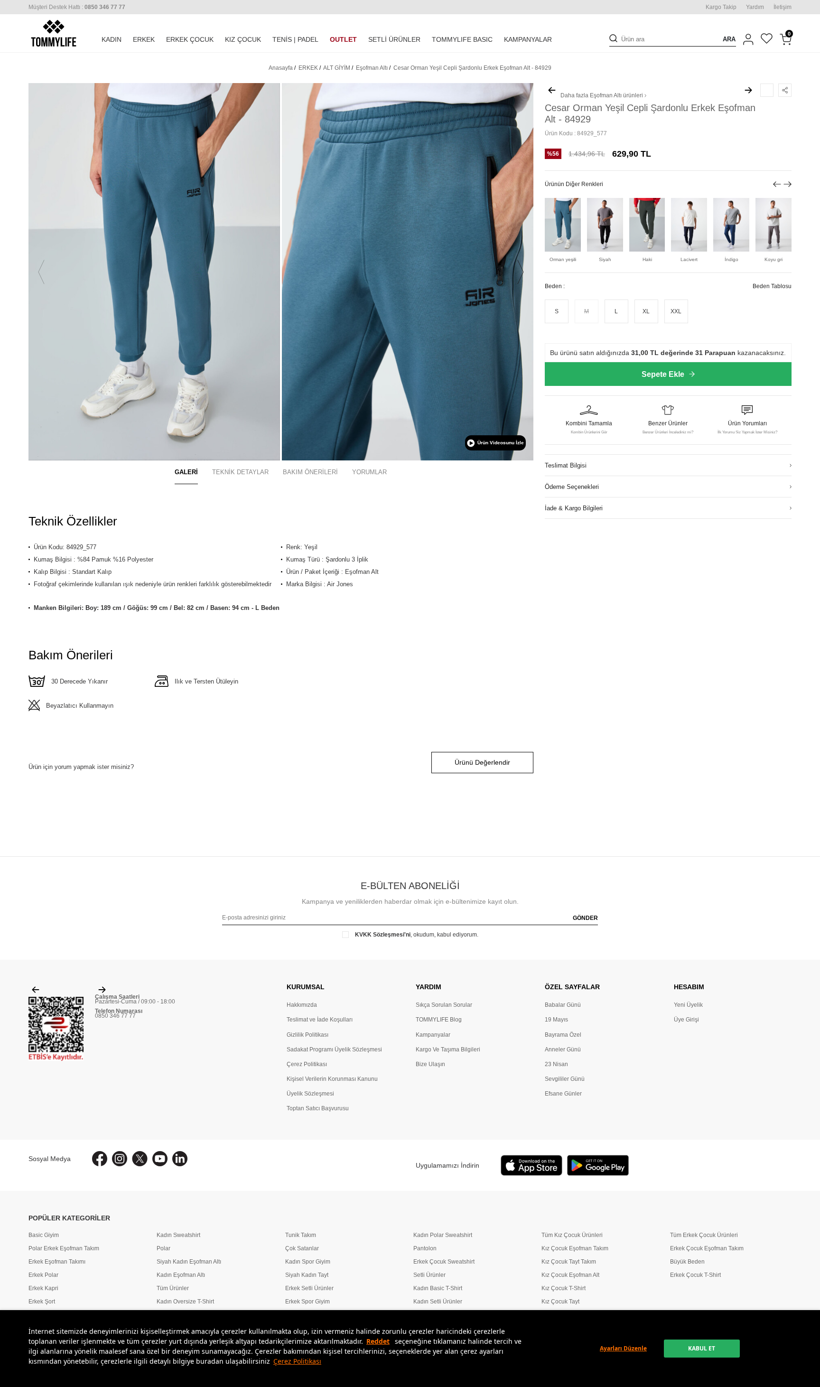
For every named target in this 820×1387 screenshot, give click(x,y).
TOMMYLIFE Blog (439, 1019)
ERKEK (144, 39)
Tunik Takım (300, 1235)
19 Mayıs (556, 1019)
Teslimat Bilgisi (566, 465)
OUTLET (343, 39)
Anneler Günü (563, 1049)
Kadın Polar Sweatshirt (442, 1235)
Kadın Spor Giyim (307, 1261)
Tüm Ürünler (173, 1288)
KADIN (111, 39)
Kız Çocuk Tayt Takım (568, 1261)
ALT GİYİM (336, 68)
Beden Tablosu (772, 285)
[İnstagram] (119, 1158)
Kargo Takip (721, 7)
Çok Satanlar (302, 1248)
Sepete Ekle (663, 374)
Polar (163, 1248)
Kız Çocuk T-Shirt (563, 1288)
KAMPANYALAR (528, 39)
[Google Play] (598, 1165)
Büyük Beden (687, 1261)
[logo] (53, 33)
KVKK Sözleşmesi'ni (382, 934)
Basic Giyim (43, 1235)
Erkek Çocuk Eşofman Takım (707, 1248)
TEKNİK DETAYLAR (240, 472)
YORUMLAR (369, 472)
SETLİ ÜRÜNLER (394, 39)
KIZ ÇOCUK (243, 39)
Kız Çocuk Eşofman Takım (574, 1248)
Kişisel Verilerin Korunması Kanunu (332, 1079)
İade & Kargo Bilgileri (574, 507)
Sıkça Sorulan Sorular (444, 1005)
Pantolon (425, 1248)
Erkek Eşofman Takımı (56, 1261)
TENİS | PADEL (295, 39)
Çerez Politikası (297, 1361)
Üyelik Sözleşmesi (310, 1093)
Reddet (378, 1341)
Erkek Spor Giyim (307, 1301)
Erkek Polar (43, 1275)
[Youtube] (160, 1158)
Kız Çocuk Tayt (560, 1301)
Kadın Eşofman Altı (181, 1275)
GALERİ (186, 472)
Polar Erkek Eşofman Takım (63, 1248)
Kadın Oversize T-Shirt (185, 1301)
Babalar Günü (563, 1005)
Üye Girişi (686, 1019)
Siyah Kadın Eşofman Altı (189, 1261)
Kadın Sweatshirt (178, 1235)
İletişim (782, 7)
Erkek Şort (41, 1301)
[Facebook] (99, 1158)
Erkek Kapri (43, 1288)
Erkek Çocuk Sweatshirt (444, 1261)
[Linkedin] (179, 1158)
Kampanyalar (433, 1034)
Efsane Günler (563, 1093)
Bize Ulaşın (430, 1064)
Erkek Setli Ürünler (309, 1288)
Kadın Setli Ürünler (437, 1301)
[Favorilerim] (767, 39)
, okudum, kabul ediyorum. (416, 934)
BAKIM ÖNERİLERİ (310, 472)
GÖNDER (585, 918)
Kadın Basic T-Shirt (437, 1288)
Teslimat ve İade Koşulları (320, 1019)
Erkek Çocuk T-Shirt (695, 1275)
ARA (729, 39)
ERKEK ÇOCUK (190, 39)
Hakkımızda (302, 1005)
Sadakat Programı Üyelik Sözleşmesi (334, 1049)
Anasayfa (281, 68)
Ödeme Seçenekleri (572, 486)
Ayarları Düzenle (623, 1348)
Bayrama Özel (563, 1034)
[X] (140, 1158)
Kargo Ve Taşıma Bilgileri (448, 1049)
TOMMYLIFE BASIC (462, 39)
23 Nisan (556, 1064)
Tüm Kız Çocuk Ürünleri (572, 1235)
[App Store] (531, 1165)
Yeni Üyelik (688, 1005)
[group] (154, 271)
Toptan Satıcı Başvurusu (318, 1108)
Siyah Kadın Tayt (306, 1275)
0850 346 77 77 (115, 1015)
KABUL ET (701, 1348)
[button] (41, 272)
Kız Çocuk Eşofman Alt (570, 1275)
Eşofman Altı (372, 68)
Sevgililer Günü (565, 1079)
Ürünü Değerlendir (482, 762)
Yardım (755, 7)
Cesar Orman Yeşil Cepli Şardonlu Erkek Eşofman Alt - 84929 (472, 68)
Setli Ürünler (429, 1275)
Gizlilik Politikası (307, 1034)
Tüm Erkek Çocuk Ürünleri (704, 1235)
